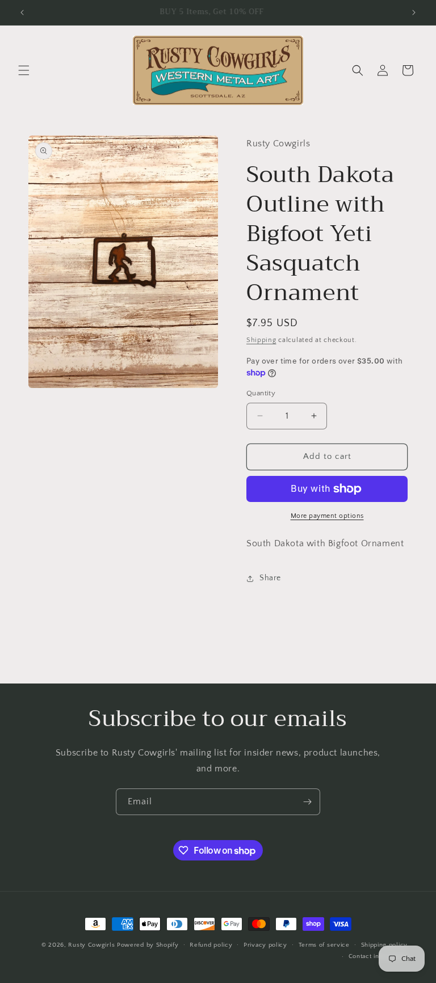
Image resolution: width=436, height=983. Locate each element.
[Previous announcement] (22, 12)
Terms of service (324, 945)
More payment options (327, 516)
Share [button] (270, 578)
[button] (23, 70)
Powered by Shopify (148, 945)
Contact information (378, 956)
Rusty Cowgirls (91, 945)
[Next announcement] (413, 12)
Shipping (261, 340)
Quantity (260, 393)
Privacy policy (265, 945)
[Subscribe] (307, 801)
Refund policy (211, 945)
